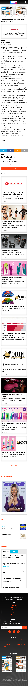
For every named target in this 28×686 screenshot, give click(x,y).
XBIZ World (7, 644)
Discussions (6, 551)
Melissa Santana (5, 42)
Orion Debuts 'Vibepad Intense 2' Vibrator (12, 395)
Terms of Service (13, 681)
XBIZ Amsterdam (21, 644)
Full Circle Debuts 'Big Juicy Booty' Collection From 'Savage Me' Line (12, 194)
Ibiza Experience (6, 534)
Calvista (4, 143)
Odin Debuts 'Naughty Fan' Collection (13, 306)
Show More (14, 465)
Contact (14, 610)
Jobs (14, 551)
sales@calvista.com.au (13, 137)
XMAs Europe (5, 525)
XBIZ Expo (20, 646)
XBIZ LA (21, 639)
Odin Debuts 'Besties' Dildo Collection (13, 452)
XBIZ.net (4, 547)
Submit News (14, 605)
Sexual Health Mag (7, 476)
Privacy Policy (14, 614)
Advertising (14, 607)
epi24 (10, 143)
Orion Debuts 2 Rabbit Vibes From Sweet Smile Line (12, 278)
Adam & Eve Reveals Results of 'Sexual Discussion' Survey (13, 334)
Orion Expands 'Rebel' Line (10, 250)
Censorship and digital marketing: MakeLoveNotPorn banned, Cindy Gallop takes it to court (14, 580)
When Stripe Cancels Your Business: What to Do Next (14, 564)
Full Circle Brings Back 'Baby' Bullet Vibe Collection (14, 424)
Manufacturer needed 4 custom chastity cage (13, 571)
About (14, 612)
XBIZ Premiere (7, 646)
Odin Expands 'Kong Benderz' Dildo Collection (12, 365)
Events (3, 519)
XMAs (20, 649)
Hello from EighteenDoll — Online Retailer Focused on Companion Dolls (14, 556)
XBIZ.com (7, 639)
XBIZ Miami (20, 642)
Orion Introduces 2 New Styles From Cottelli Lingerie (12, 223)
